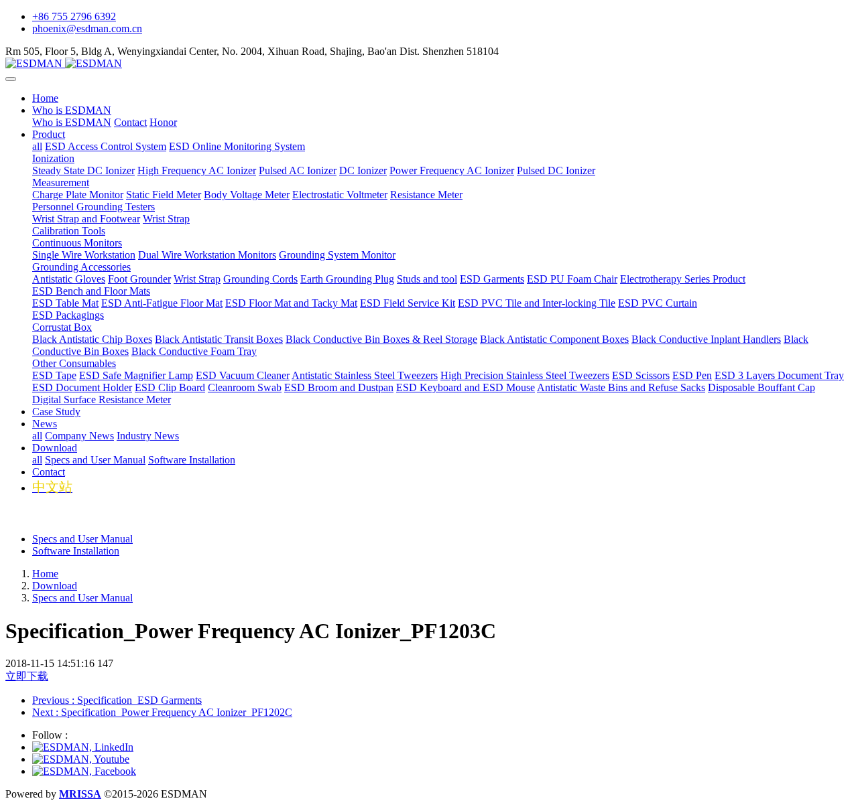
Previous (117, 700)
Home (45, 98)
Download (54, 585)
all (37, 146)
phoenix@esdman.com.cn (87, 28)
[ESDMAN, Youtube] (80, 759)
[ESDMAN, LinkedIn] (82, 747)
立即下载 (26, 676)
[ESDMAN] (429, 64)
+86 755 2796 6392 (74, 16)
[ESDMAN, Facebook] (84, 771)
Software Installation (75, 551)
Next (162, 712)
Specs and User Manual (82, 538)
